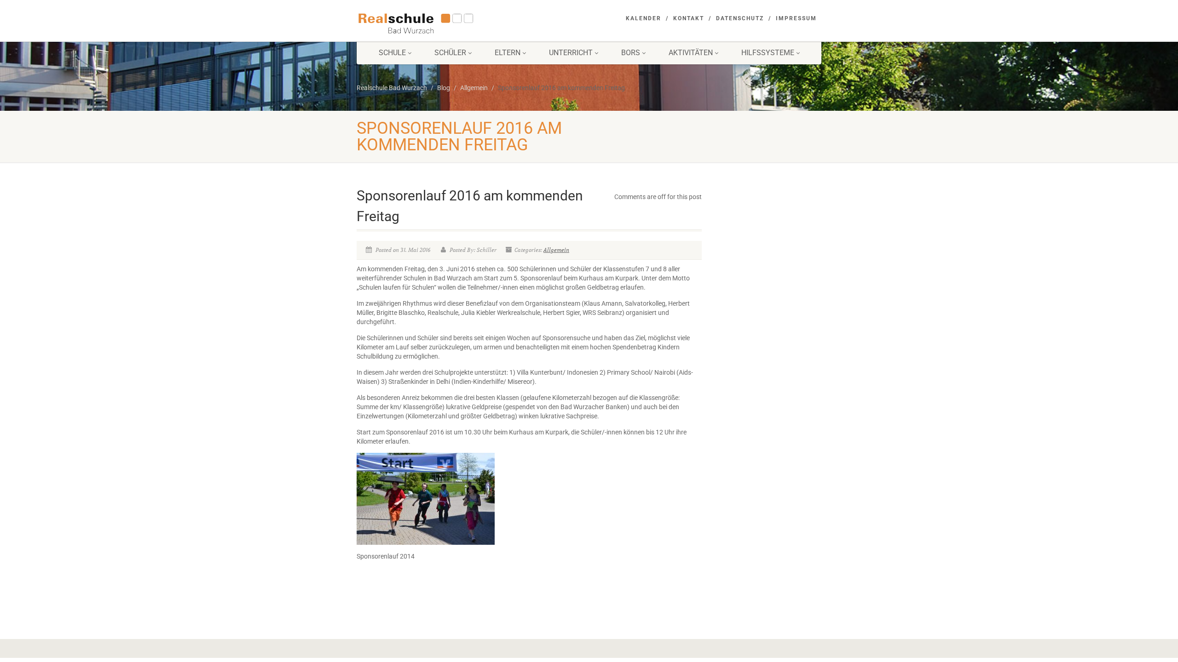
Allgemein (556, 249)
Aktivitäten (691, 52)
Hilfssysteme (767, 52)
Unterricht (571, 52)
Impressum (796, 18)
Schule (392, 52)
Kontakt (688, 18)
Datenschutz (740, 18)
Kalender (643, 18)
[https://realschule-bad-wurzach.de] (429, 22)
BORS (630, 52)
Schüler (450, 52)
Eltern (507, 52)
